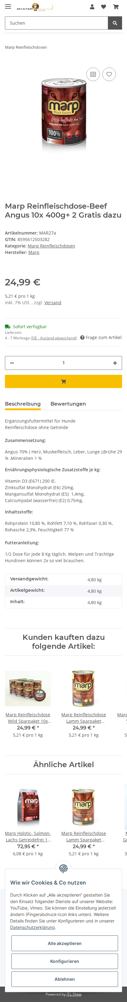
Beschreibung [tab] (23, 404)
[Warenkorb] (116, 7)
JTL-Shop (74, 994)
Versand (52, 302)
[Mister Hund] (35, 7)
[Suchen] (115, 23)
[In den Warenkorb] (63, 381)
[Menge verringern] (12, 363)
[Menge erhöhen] (115, 363)
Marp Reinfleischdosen (51, 246)
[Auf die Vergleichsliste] (93, 74)
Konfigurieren (64, 961)
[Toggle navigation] (8, 4)
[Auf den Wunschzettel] (109, 74)
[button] (92, 7)
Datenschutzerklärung (32, 927)
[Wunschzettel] (103, 7)
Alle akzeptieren (65, 943)
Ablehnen (65, 979)
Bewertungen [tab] (68, 404)
